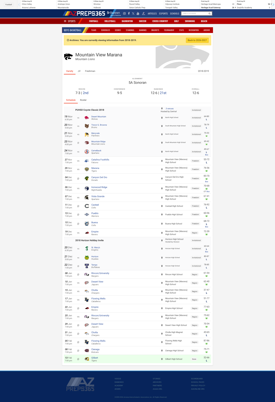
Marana (95, 169)
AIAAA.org (157, 389)
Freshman (90, 71)
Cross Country (160, 21)
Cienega (95, 350)
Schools (174, 13)
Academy (119, 386)
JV (79, 71)
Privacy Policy (198, 386)
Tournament (169, 30)
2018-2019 (203, 71)
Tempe (95, 266)
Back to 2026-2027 (197, 40)
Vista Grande (97, 197)
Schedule (70, 100)
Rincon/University (100, 274)
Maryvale (95, 134)
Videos (118, 379)
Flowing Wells (98, 300)
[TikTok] (143, 13)
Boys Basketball (72, 30)
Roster (83, 100)
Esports (163, 13)
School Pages (197, 382)
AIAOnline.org (198, 389)
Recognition (194, 30)
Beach (204, 21)
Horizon (94, 257)
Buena (94, 224)
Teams (93, 30)
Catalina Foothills (100, 161)
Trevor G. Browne (99, 126)
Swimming (190, 21)
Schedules (105, 30)
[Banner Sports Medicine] (113, 13)
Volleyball (110, 21)
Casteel (95, 206)
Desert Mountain (98, 117)
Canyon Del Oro (99, 178)
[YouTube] (138, 13)
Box (206, 155)
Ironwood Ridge (99, 188)
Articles (152, 13)
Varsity (69, 71)
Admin (117, 389)
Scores (118, 30)
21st (163, 93)
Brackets (155, 30)
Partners (157, 386)
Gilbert (94, 359)
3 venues (170, 108)
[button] (273, 4)
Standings (130, 30)
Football (8, 5)
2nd (86, 93)
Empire (94, 233)
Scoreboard (197, 379)
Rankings (143, 30)
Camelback (96, 151)
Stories (156, 379)
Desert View (97, 283)
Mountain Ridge (98, 142)
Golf (176, 21)
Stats (181, 30)
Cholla (95, 291)
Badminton (127, 21)
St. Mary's (95, 248)
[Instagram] (124, 13)
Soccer (142, 21)
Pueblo (95, 214)
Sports (71, 21)
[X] (133, 13)
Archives (157, 382)
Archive (207, 30)
